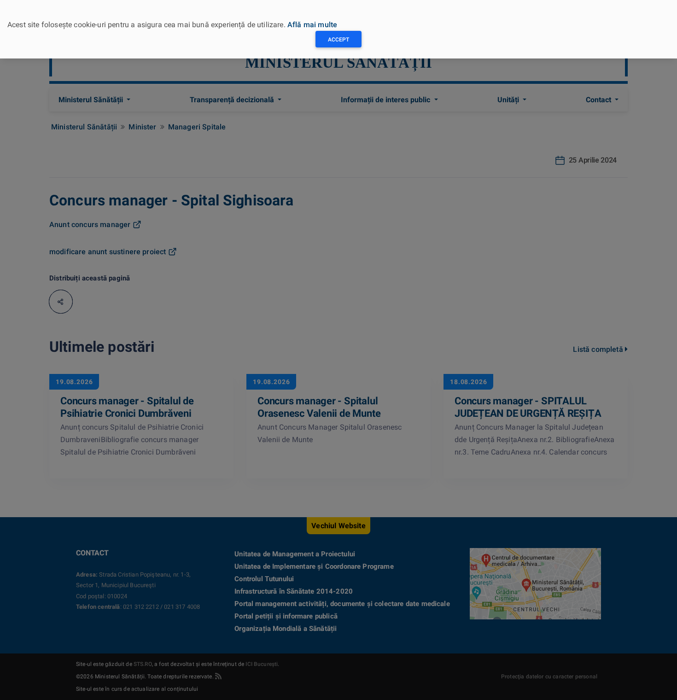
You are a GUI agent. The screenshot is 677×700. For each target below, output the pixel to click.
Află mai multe (312, 24)
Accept (338, 39)
